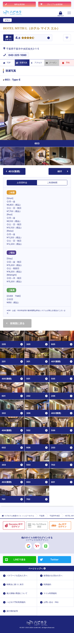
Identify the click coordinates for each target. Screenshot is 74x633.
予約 (68, 62)
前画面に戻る (17, 323)
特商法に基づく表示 (15, 584)
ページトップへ (35, 568)
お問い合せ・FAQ (51, 602)
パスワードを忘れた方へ (17, 575)
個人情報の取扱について (17, 593)
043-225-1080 (17, 55)
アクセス (38, 62)
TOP (8, 62)
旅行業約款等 (12, 611)
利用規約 (47, 584)
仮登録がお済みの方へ (53, 575)
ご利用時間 (52, 182)
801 (59, 171)
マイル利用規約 (50, 593)
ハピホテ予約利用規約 (16, 602)
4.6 (17, 38)
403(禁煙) (14, 171)
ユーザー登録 (18, 20)
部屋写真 (23, 62)
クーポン (53, 62)
